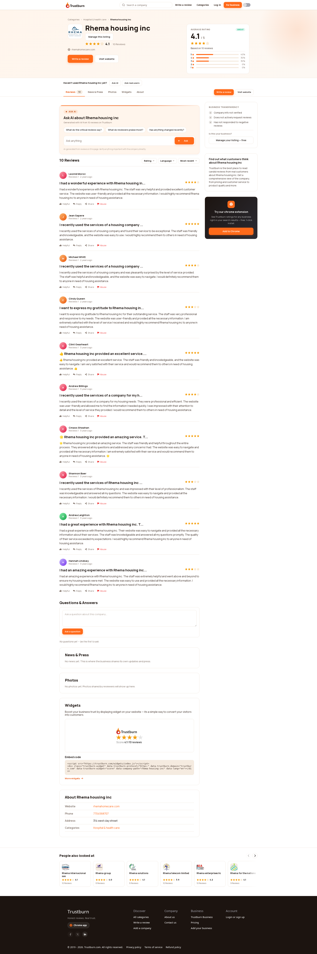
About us (169, 917)
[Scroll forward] (255, 855)
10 (135, 742)
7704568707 (101, 813)
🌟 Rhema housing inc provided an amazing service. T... (103, 437)
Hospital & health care (94, 19)
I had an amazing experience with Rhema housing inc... (103, 570)
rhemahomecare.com (106, 806)
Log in (217, 4)
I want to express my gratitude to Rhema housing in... (101, 308)
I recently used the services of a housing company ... (101, 225)
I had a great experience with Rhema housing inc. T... (101, 524)
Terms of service (153, 947)
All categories (141, 917)
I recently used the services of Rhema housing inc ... (100, 482)
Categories (203, 4)
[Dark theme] (247, 5)
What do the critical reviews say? (84, 129)
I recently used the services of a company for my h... (100, 395)
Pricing (195, 922)
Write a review (183, 4)
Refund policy (173, 947)
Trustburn (78, 911)
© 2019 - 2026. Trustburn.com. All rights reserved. (95, 947)
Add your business (201, 928)
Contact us (170, 922)
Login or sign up (235, 917)
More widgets (72, 778)
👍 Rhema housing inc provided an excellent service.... (102, 353)
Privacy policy (133, 947)
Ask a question (72, 631)
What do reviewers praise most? (125, 129)
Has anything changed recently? (166, 129)
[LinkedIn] (85, 934)
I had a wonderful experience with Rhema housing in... (102, 183)
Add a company (142, 928)
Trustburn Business (202, 917)
